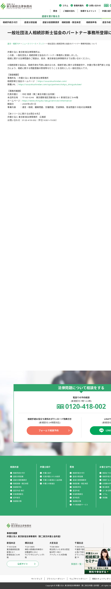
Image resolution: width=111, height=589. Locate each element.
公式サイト (22, 563)
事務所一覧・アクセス (81, 564)
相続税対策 (17, 501)
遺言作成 (76, 490)
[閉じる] (108, 550)
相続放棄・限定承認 (71, 22)
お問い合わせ (95, 5)
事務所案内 (79, 5)
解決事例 (105, 487)
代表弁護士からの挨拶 (51, 476)
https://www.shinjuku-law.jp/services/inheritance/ (47, 100)
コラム (65, 5)
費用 (55, 11)
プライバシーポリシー (56, 578)
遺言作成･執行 (18, 490)
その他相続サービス (80, 505)
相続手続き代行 (10, 22)
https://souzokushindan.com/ (52, 81)
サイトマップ (36, 578)
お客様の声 (106, 483)
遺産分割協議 (30, 22)
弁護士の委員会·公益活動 (52, 480)
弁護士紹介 (47, 473)
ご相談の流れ (69, 11)
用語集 (105, 498)
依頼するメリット (88, 11)
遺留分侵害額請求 (51, 22)
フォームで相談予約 (49, 430)
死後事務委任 (18, 494)
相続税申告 (91, 22)
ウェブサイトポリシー (78, 578)
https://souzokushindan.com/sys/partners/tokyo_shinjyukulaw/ (50, 84)
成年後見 (16, 498)
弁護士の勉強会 (49, 483)
